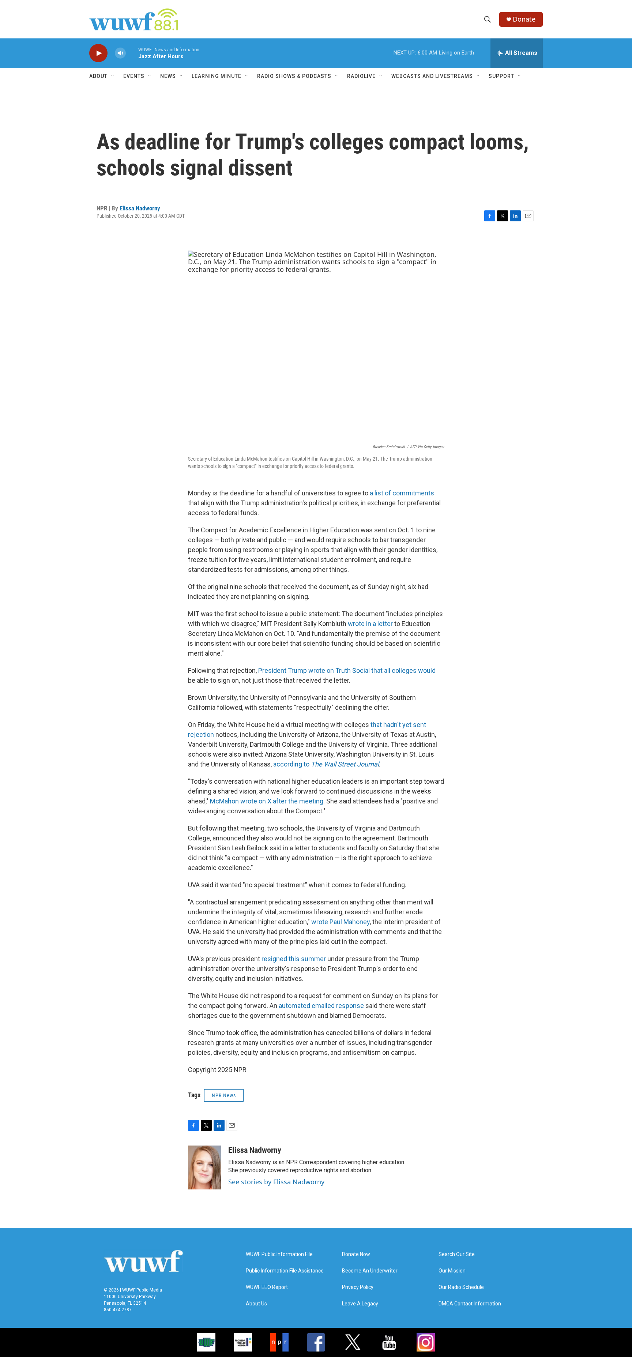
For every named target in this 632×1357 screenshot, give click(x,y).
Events (133, 76)
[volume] (120, 53)
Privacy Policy (357, 1287)
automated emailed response (321, 1005)
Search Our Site (457, 1254)
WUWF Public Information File (279, 1254)
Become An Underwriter (370, 1271)
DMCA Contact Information (470, 1304)
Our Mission (452, 1271)
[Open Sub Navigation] (113, 76)
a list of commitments (402, 493)
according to (326, 764)
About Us (256, 1304)
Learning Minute (216, 76)
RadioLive (361, 76)
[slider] (132, 53)
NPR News (224, 1095)
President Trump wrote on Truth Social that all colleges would (347, 670)
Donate (524, 19)
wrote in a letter (370, 623)
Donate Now (356, 1254)
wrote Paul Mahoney (340, 922)
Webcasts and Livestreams (432, 76)
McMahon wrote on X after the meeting (266, 801)
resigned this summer (294, 959)
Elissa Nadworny (140, 208)
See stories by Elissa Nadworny (276, 1181)
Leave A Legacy (360, 1304)
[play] (98, 53)
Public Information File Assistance (285, 1271)
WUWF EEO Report (267, 1287)
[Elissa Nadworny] (204, 1167)
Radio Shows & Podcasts (294, 76)
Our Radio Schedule (461, 1287)
